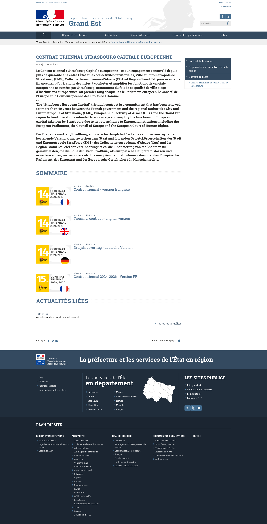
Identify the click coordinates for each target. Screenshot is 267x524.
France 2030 (79, 492)
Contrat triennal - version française (102, 189)
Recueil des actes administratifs (169, 455)
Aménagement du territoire (86, 451)
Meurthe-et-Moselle (126, 396)
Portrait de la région (200, 61)
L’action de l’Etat (99, 42)
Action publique (81, 440)
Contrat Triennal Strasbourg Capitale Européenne (210, 84)
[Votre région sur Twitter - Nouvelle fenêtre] (228, 16)
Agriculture (120, 440)
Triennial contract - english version (102, 218)
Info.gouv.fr (193, 385)
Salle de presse (224, 6)
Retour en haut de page (163, 340)
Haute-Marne (95, 409)
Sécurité (77, 511)
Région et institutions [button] (74, 35)
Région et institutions (76, 42)
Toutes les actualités (169, 323)
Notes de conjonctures (165, 444)
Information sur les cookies (52, 390)
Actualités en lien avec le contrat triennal (57, 317)
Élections (78, 481)
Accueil (57, 42)
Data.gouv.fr (193, 398)
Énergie (118, 454)
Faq (41, 377)
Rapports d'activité (163, 451)
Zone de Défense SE (82, 514)
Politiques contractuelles (125, 462)
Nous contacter (224, 2)
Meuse (119, 400)
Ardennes (93, 392)
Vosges (119, 409)
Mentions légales (47, 385)
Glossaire (43, 381)
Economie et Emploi (83, 470)
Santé (76, 507)
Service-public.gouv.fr (198, 389)
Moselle (120, 405)
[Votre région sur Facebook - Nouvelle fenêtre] (222, 16)
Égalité (77, 477)
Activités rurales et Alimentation (88, 444)
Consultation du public (165, 440)
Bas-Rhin (93, 400)
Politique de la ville (82, 496)
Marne (119, 392)
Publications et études (164, 448)
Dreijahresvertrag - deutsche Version (103, 247)
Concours (78, 459)
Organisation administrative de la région (208, 68)
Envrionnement (122, 458)
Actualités (111, 35)
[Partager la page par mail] (57, 340)
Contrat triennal (81, 463)
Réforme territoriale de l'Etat (86, 503)
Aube (91, 396)
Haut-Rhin (93, 405)
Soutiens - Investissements (126, 465)
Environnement (81, 485)
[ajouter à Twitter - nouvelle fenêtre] (52, 340)
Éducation (78, 474)
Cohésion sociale (81, 455)
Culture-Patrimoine (82, 466)
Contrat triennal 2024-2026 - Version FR (105, 276)
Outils (223, 35)
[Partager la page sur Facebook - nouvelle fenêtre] (48, 340)
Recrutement (79, 500)
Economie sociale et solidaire (127, 451)
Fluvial (77, 489)
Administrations (81, 448)
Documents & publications (187, 35)
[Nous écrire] (199, 408)
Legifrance (193, 393)
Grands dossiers (140, 35)
